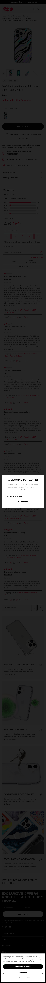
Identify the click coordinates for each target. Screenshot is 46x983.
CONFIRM (23, 501)
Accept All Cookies (23, 967)
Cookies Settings (23, 977)
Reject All (23, 972)
